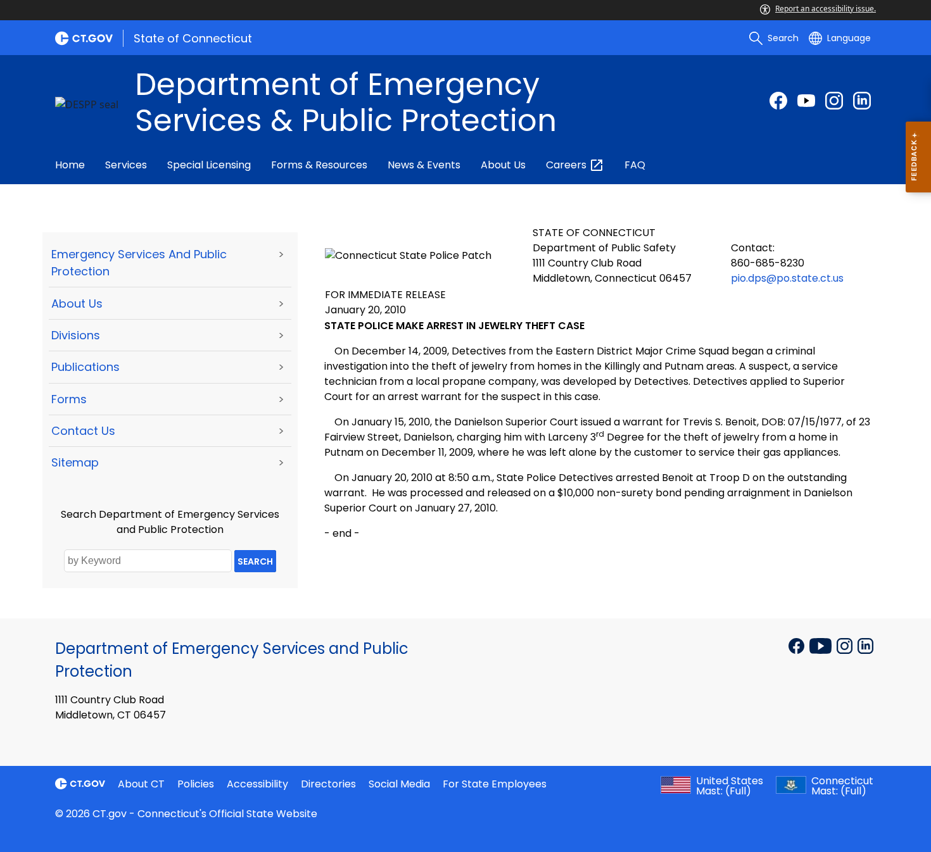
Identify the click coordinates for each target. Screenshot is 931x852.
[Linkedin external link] (865, 645)
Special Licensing (209, 165)
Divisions (75, 335)
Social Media (399, 784)
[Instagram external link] (834, 101)
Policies (195, 784)
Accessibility (257, 784)
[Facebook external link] (778, 101)
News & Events (424, 165)
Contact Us (83, 431)
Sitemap (75, 462)
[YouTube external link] (821, 645)
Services (126, 165)
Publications (85, 367)
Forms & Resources (319, 165)
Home (70, 165)
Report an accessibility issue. (825, 8)
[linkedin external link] (862, 101)
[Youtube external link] (806, 101)
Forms (69, 399)
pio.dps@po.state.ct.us (787, 278)
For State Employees (495, 784)
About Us (503, 165)
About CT (141, 784)
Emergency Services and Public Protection (139, 262)
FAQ (634, 165)
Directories (328, 784)
